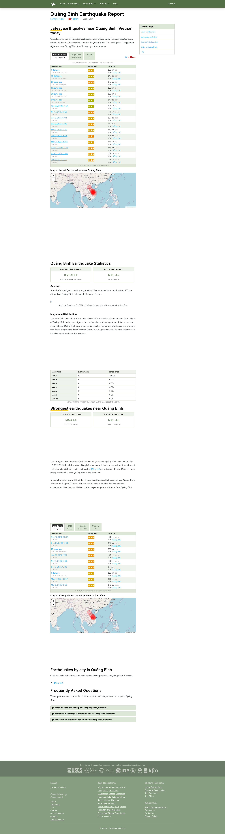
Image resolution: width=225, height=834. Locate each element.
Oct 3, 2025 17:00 (59, 124)
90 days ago (56, 100)
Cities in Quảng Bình (149, 46)
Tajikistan (102, 810)
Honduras (102, 797)
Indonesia (116, 797)
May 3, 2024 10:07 (59, 142)
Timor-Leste (119, 813)
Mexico (107, 800)
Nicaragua (102, 803)
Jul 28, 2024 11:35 (59, 135)
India (109, 797)
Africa (53, 801)
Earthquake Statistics (149, 36)
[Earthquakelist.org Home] (54, 4)
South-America (57, 819)
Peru (117, 806)
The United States (106, 813)
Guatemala (120, 794)
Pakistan (111, 803)
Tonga (100, 816)
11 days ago (56, 76)
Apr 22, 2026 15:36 (59, 106)
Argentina (113, 787)
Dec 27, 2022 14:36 (59, 148)
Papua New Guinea (106, 806)
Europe (53, 810)
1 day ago (55, 70)
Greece (112, 794)
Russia (123, 806)
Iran (123, 797)
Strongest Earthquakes (149, 41)
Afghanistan (103, 787)
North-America (57, 813)
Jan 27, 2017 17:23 (59, 159)
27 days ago (56, 82)
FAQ (142, 51)
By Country (88, 4)
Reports (104, 4)
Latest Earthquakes (69, 4)
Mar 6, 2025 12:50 (59, 130)
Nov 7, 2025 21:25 (59, 112)
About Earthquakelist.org (156, 807)
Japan (100, 800)
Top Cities (149, 796)
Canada (121, 787)
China (105, 790)
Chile (100, 790)
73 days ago (56, 94)
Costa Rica (113, 790)
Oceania (54, 816)
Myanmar (115, 800)
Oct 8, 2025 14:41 (59, 118)
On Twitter (149, 813)
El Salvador (103, 794)
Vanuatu (107, 816)
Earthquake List (57, 19)
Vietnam (75, 19)
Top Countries (151, 793)
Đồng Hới (116, 72)
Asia (52, 807)
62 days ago (56, 88)
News (115, 4)
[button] (53, 175)
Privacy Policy (151, 816)
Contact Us (150, 810)
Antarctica (55, 804)
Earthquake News (58, 787)
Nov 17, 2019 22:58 (59, 153)
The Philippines (113, 810)
